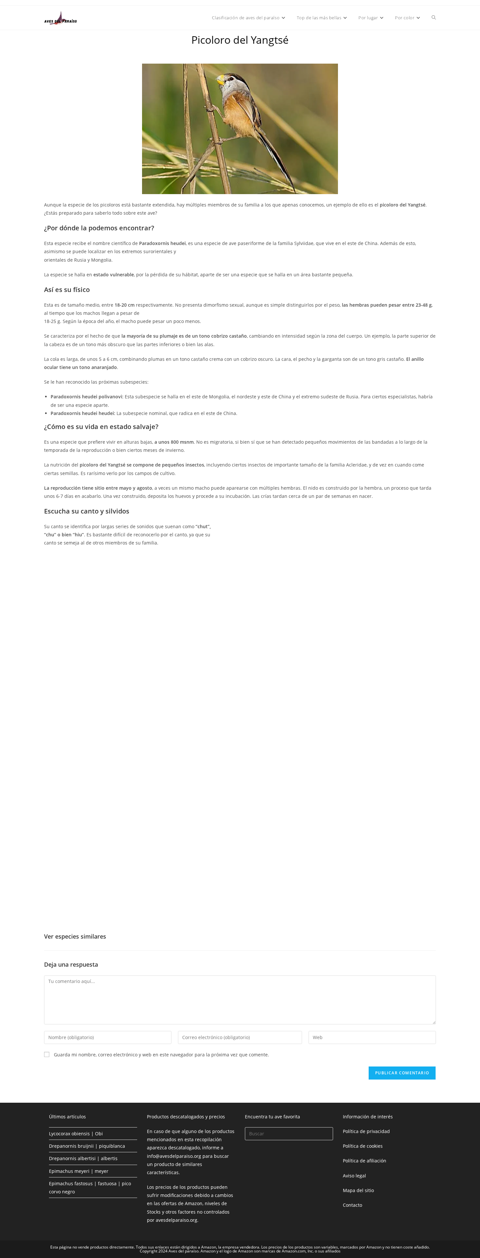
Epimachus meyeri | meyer (78, 1171)
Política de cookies (363, 1146)
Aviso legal (354, 1176)
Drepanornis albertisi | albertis (83, 1158)
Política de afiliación (364, 1161)
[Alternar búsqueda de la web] (434, 18)
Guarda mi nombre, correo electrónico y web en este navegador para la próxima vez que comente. (161, 1054)
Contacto (352, 1205)
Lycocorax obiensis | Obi (76, 1133)
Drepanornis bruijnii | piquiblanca (87, 1146)
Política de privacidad (366, 1131)
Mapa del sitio (358, 1190)
